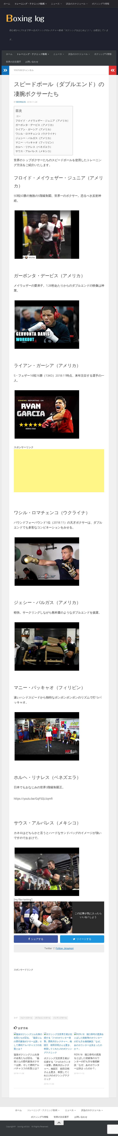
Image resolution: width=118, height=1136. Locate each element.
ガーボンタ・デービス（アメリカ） (35, 124)
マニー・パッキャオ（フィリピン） (35, 142)
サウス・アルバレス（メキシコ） (34, 151)
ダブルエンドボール (42, 1018)
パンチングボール (60, 1018)
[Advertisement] (59, 470)
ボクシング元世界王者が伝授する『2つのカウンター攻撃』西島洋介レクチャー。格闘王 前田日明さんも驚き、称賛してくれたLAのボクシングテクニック (57, 1068)
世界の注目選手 (13, 62)
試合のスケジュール (75, 3)
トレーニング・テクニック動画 (29, 3)
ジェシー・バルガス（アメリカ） (34, 138)
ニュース (55, 3)
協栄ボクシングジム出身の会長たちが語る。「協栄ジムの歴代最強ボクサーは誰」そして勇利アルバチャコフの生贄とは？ (26, 1061)
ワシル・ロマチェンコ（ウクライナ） (36, 133)
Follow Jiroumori (65, 948)
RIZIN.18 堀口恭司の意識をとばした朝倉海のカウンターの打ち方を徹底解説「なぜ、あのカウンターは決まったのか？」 (87, 1061)
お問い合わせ (31, 62)
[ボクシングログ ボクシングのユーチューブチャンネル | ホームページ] (25, 18)
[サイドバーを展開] (5, 70)
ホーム (7, 3)
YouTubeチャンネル (24, 70)
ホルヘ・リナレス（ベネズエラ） (34, 146)
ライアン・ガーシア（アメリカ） (34, 129)
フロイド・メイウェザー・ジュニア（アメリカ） (43, 120)
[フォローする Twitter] (110, 1129)
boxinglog (21, 102)
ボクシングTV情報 (100, 3)
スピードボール (26, 1018)
